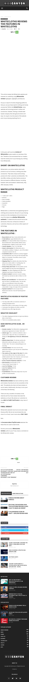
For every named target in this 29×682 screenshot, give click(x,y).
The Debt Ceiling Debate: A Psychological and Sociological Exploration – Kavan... (18, 565)
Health (2, 642)
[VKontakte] (16, 678)
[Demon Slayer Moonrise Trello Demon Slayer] (4, 607)
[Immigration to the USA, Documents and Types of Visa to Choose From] (4, 595)
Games (2, 634)
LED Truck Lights (13, 557)
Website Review (8, 16)
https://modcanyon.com (14, 485)
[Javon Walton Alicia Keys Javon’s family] (4, 614)
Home (2, 16)
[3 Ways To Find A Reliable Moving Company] (4, 588)
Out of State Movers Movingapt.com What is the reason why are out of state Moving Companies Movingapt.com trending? (8, 473)
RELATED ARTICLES (6, 493)
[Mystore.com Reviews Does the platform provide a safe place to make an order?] (4, 506)
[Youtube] (20, 678)
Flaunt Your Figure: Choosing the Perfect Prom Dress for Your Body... (18, 544)
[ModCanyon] (14, 3)
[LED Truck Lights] (4, 558)
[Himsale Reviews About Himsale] (4, 499)
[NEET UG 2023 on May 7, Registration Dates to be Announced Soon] (4, 581)
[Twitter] (12, 678)
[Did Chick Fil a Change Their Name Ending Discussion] (4, 620)
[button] (27, 8)
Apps (2, 647)
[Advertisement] (14, 12)
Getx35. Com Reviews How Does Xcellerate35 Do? (21, 471)
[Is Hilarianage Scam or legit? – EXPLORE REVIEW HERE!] (4, 513)
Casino (2, 645)
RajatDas (4, 28)
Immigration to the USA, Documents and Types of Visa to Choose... (18, 595)
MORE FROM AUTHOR (18, 493)
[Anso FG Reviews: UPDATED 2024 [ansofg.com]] (4, 551)
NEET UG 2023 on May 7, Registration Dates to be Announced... (16, 581)
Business (3, 638)
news (2, 632)
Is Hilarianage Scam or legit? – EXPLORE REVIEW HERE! (18, 512)
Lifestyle (3, 636)
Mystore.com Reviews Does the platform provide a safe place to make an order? (18, 506)
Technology (4, 640)
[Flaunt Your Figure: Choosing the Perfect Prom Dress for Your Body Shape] (4, 544)
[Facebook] (8, 678)
